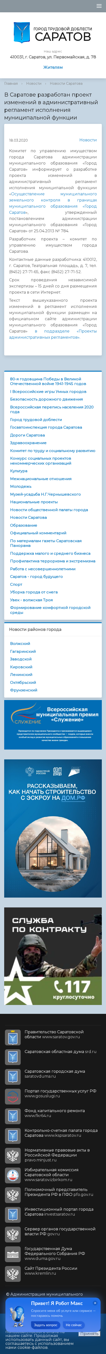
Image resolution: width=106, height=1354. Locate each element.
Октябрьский (23, 682)
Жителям (53, 67)
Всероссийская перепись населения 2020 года (52, 409)
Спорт (16, 584)
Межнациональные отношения (40, 478)
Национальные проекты (34, 502)
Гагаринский (23, 651)
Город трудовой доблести (36, 419)
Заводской (21, 659)
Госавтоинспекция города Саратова (46, 427)
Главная (11, 83)
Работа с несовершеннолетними (42, 569)
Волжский (20, 643)
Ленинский (21, 674)
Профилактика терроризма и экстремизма (52, 561)
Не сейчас (74, 1325)
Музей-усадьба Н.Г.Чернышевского (45, 494)
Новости (33, 83)
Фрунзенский (23, 690)
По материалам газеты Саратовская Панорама (46, 543)
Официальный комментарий (38, 533)
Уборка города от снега (34, 592)
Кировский (21, 667)
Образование (23, 525)
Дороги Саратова (27, 435)
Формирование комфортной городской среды (50, 610)
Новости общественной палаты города (49, 509)
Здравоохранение (28, 442)
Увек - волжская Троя (31, 600)
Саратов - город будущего (36, 576)
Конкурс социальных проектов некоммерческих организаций (40, 461)
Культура (18, 470)
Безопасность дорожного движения (46, 399)
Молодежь (20, 486)
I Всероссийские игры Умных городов (48, 391)
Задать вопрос (45, 1325)
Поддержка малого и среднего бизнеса (50, 553)
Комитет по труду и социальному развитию (52, 450)
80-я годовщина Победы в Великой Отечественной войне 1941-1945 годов (48, 381)
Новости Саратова (66, 83)
